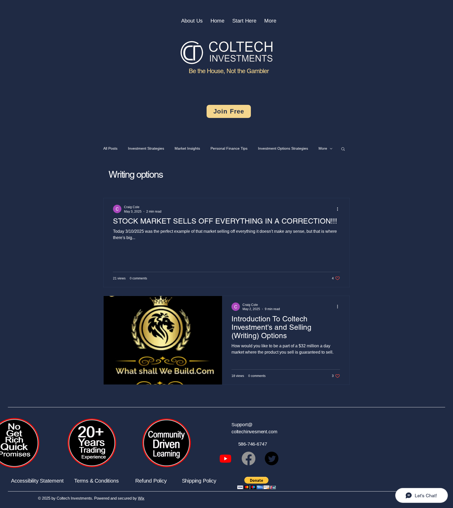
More (323, 148)
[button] (343, 149)
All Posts (110, 148)
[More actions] (339, 209)
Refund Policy (158, 481)
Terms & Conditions (104, 481)
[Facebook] (248, 458)
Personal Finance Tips (229, 148)
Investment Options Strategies (283, 148)
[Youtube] (225, 458)
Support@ (241, 424)
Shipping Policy (199, 481)
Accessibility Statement (42, 481)
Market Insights (187, 148)
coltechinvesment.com (254, 431)
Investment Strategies (146, 148)
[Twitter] (271, 458)
